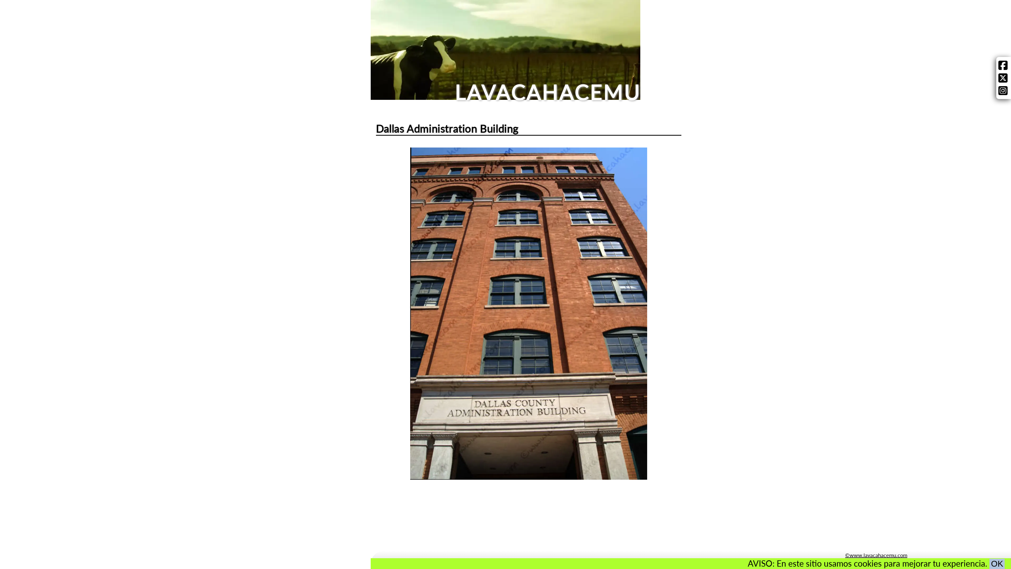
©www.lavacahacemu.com (876, 555)
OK (997, 563)
